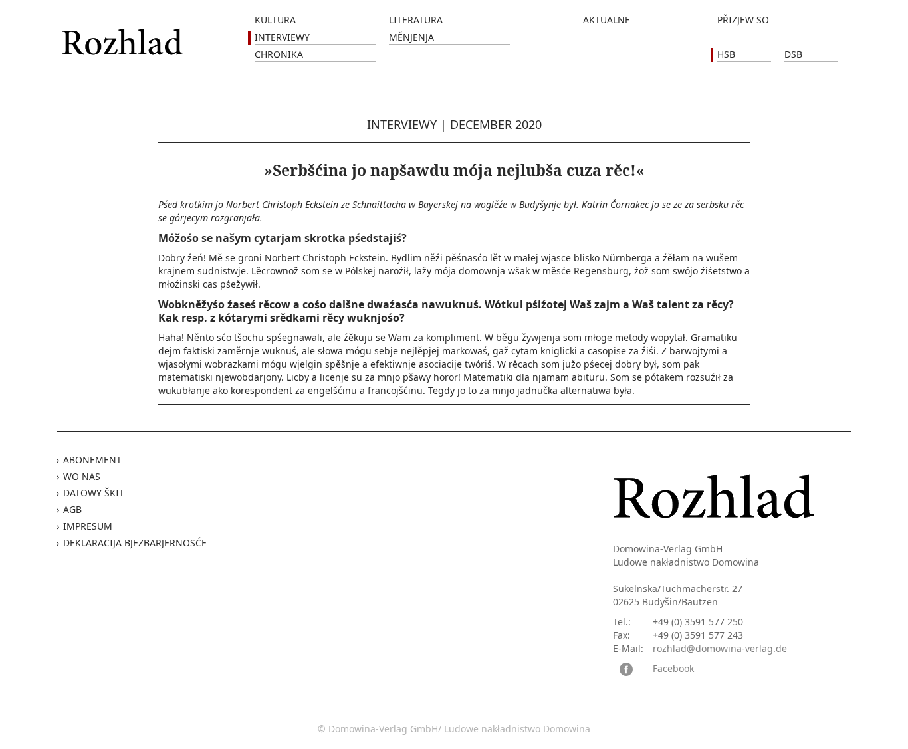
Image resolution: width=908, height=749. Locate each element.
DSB (793, 54)
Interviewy (282, 37)
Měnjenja (411, 37)
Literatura (416, 19)
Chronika (279, 54)
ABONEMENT (92, 459)
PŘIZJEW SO (743, 19)
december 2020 (496, 124)
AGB (72, 509)
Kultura (275, 19)
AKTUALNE (606, 19)
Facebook (673, 668)
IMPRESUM (87, 526)
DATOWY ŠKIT (93, 492)
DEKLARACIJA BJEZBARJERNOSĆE (135, 542)
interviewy (402, 124)
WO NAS (81, 476)
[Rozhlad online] (124, 34)
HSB (726, 54)
